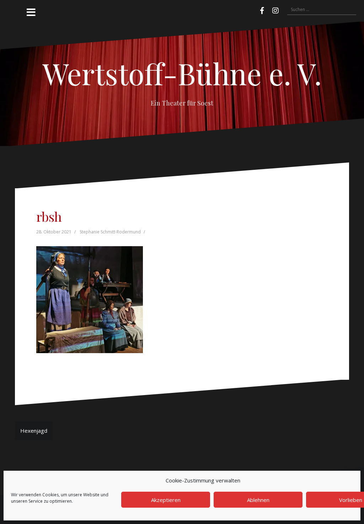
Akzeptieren (166, 499)
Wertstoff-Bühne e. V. (182, 73)
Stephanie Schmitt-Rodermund (110, 232)
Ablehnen (258, 499)
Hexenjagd (33, 430)
